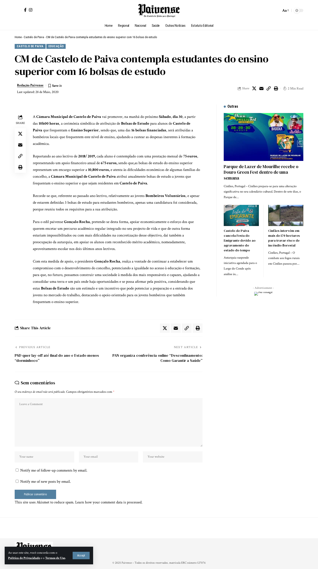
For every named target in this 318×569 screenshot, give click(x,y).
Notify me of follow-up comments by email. (53, 470)
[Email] (261, 88)
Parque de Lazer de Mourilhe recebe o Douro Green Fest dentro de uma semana (261, 172)
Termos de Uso (55, 558)
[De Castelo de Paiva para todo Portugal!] (159, 10)
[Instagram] (31, 10)
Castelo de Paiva (34, 37)
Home (18, 37)
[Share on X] (254, 88)
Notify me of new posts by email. (45, 481)
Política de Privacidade (24, 558)
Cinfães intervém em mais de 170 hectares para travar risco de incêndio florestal (284, 238)
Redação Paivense (30, 85)
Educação (56, 46)
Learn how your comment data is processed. (108, 502)
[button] (81, 555)
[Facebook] (25, 10)
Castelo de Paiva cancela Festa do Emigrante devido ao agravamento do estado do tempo (240, 240)
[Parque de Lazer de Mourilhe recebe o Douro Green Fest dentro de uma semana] (263, 137)
